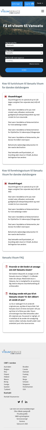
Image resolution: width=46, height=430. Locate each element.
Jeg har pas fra (10, 42)
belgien (6, 369)
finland (6, 374)
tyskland (7, 389)
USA (24, 389)
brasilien (26, 367)
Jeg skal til (9, 50)
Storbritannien (28, 387)
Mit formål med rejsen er (14, 57)
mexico (6, 379)
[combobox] (24, 60)
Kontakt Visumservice (11, 397)
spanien (6, 387)
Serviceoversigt (22, 419)
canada (25, 369)
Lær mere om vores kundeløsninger (22, 409)
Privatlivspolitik (22, 414)
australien (7, 367)
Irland (25, 377)
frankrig (25, 374)
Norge (25, 379)
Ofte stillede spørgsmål (22, 411)
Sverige (6, 384)
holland (6, 377)
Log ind (27, 4)
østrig (6, 382)
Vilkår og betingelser (22, 416)
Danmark (26, 372)
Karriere (22, 421)
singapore (26, 384)
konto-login (16, 4)
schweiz (25, 382)
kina (5, 372)
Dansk (39, 3)
